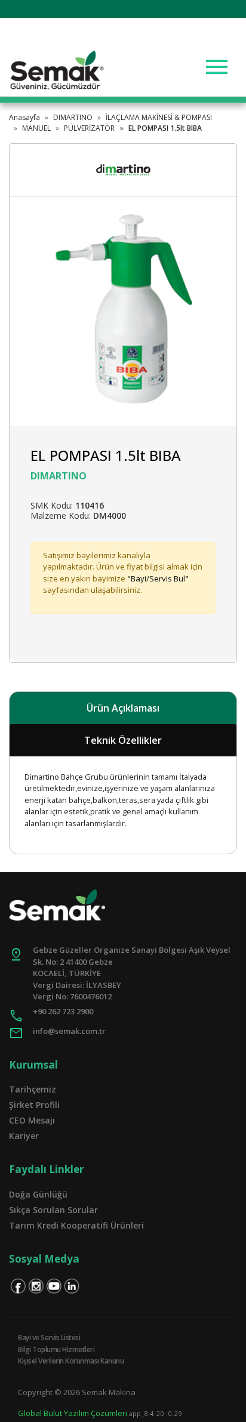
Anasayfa (24, 117)
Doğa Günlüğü (38, 1194)
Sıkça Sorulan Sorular (53, 1209)
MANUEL (36, 128)
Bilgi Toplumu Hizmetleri (56, 1349)
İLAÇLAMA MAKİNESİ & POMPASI (159, 117)
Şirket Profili (34, 1104)
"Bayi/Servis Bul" (158, 578)
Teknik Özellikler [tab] (123, 740)
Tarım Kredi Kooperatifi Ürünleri (76, 1225)
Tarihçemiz (32, 1089)
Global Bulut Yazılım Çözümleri (72, 1413)
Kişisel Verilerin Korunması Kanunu (71, 1361)
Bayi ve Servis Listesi (49, 1337)
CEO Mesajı (32, 1120)
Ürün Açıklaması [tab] (123, 708)
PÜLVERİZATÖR (89, 128)
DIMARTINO (73, 117)
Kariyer (24, 1135)
